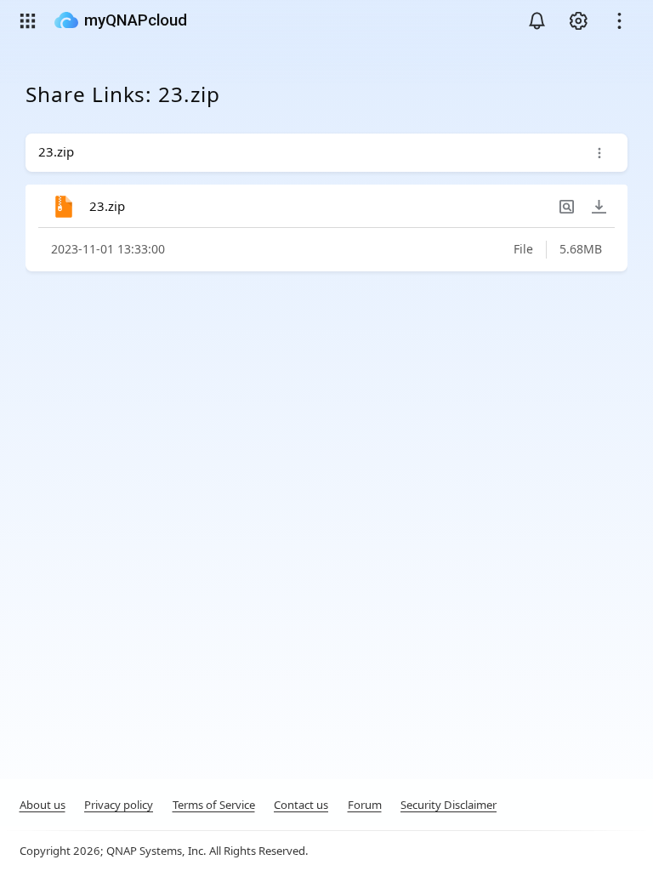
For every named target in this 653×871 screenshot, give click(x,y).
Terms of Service (214, 804)
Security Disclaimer (448, 804)
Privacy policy (118, 804)
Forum (365, 804)
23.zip (107, 205)
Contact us (301, 804)
